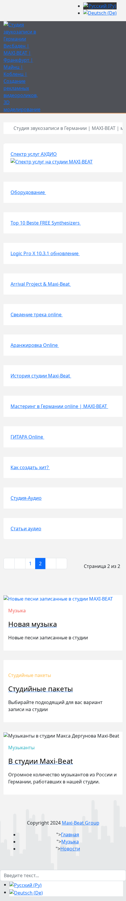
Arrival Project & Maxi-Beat (41, 284)
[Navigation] (120, 24)
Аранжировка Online (35, 345)
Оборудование (28, 192)
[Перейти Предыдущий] (19, 563)
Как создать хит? (30, 467)
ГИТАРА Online (27, 437)
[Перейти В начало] (9, 563)
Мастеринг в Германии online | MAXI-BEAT (59, 406)
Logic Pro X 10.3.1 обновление (45, 253)
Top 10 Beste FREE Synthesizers (46, 223)
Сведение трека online (37, 314)
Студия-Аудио (26, 498)
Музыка (70, 841)
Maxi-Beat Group (80, 823)
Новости (70, 848)
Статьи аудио (26, 528)
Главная (70, 834)
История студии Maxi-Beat (41, 375)
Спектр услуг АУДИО (34, 154)
